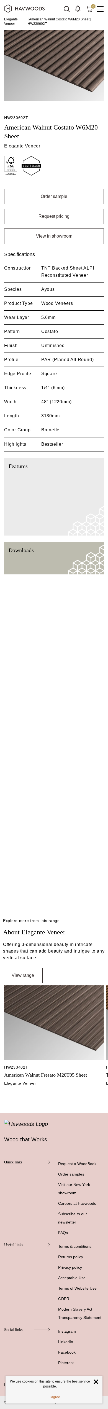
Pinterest (66, 1362)
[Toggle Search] (67, 9)
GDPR (63, 1299)
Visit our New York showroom (74, 1188)
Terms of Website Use (77, 1288)
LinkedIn (65, 1342)
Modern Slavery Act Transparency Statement (79, 1313)
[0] (89, 8)
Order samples (71, 1174)
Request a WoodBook (77, 1163)
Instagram (67, 1331)
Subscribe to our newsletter (72, 1218)
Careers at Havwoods (77, 1203)
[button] (77, 8)
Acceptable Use (72, 1278)
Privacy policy (70, 1267)
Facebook (67, 1352)
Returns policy (70, 1257)
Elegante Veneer (11, 21)
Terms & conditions (74, 1246)
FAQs (63, 1232)
